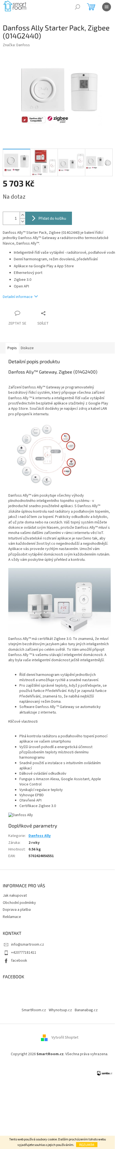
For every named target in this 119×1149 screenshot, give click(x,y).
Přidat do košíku (52, 218)
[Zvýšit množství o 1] (22, 215)
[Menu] (106, 6)
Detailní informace (18, 297)
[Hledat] (77, 6)
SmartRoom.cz (34, 1010)
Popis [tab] (12, 348)
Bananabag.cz (86, 1010)
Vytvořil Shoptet (64, 1038)
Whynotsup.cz (60, 1010)
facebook (19, 960)
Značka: (16, 45)
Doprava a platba (17, 909)
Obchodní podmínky (19, 903)
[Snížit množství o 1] (22, 221)
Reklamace (12, 917)
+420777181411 (23, 952)
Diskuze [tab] (27, 348)
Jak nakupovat (15, 895)
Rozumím (86, 1145)
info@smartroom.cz (27, 944)
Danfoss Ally (40, 836)
